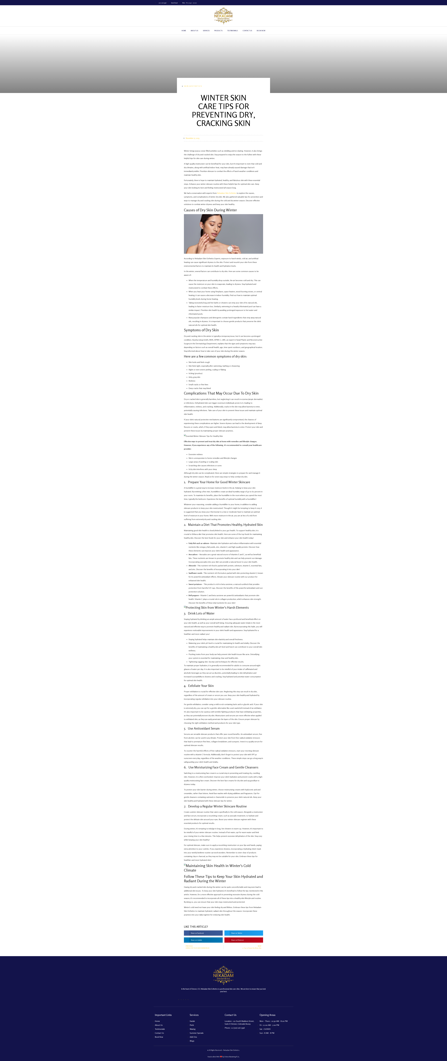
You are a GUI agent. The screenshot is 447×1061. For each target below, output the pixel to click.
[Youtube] (282, 2)
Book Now (261, 31)
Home (184, 31)
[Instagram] (276, 2)
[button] (203, 933)
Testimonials (232, 31)
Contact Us (247, 31)
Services (206, 31)
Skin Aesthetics (193, 86)
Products (218, 31)
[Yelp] (266, 2)
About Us (194, 31)
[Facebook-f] (271, 2)
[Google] (287, 2)
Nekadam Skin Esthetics (226, 193)
